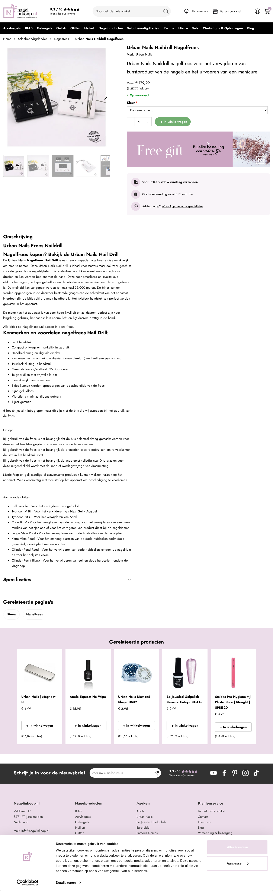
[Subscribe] (157, 773)
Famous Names (147, 833)
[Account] (257, 11)
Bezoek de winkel (230, 11)
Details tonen (66, 882)
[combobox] (132, 11)
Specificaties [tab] (17, 579)
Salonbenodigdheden (33, 39)
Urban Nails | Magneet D (38, 699)
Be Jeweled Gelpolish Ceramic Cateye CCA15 (184, 699)
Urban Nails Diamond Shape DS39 (134, 699)
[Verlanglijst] (248, 11)
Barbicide (143, 827)
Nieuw (11, 614)
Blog (201, 827)
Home (7, 39)
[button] (52, 737)
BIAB (78, 811)
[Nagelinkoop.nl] (20, 11)
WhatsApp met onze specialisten (182, 206)
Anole (140, 811)
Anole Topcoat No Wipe (88, 696)
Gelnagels (82, 822)
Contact (203, 816)
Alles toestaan (237, 847)
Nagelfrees (61, 39)
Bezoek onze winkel (211, 811)
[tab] (43, 803)
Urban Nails (144, 54)
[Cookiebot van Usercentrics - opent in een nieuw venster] (27, 882)
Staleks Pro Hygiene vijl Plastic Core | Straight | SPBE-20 (233, 702)
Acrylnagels (83, 816)
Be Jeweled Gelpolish (151, 822)
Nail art (80, 827)
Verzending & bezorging (215, 833)
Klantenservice (200, 11)
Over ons (204, 822)
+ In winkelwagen (39, 725)
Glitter (79, 833)
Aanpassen (235, 863)
